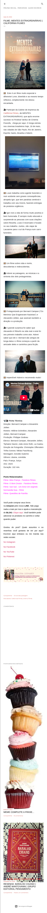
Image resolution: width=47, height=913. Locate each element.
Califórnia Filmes (10, 113)
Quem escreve (34, 8)
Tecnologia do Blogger (25, 906)
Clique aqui (18, 513)
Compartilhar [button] (7, 595)
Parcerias (22, 8)
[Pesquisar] (42, 3)
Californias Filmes (16, 598)
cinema (25, 598)
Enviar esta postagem (21, 595)
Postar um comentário (21, 892)
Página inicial (9, 8)
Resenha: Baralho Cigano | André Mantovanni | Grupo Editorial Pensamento (19, 886)
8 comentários (18, 816)
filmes (30, 598)
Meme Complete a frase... (18, 812)
